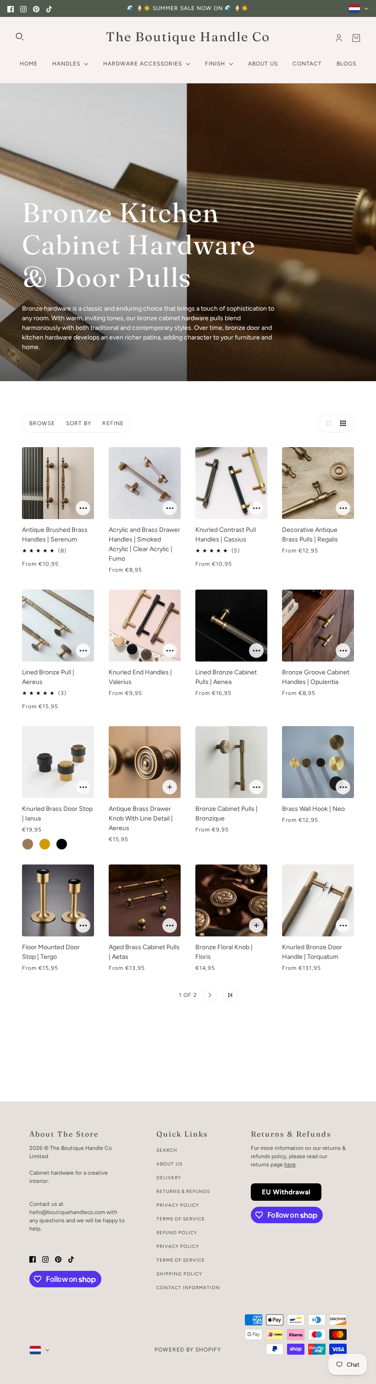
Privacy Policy (177, 1205)
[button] (326, 423)
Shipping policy (179, 1274)
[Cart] (356, 38)
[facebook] (10, 8)
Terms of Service (180, 1219)
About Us (169, 1164)
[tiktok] (49, 8)
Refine (113, 423)
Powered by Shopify (188, 1349)
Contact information (188, 1288)
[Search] (20, 37)
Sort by (78, 423)
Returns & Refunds (183, 1191)
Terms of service (180, 1260)
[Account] (339, 38)
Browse (42, 423)
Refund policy (176, 1233)
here (290, 1164)
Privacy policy (177, 1246)
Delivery (168, 1178)
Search (166, 1150)
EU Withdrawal (286, 1192)
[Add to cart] (83, 508)
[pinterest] (36, 8)
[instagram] (23, 8)
